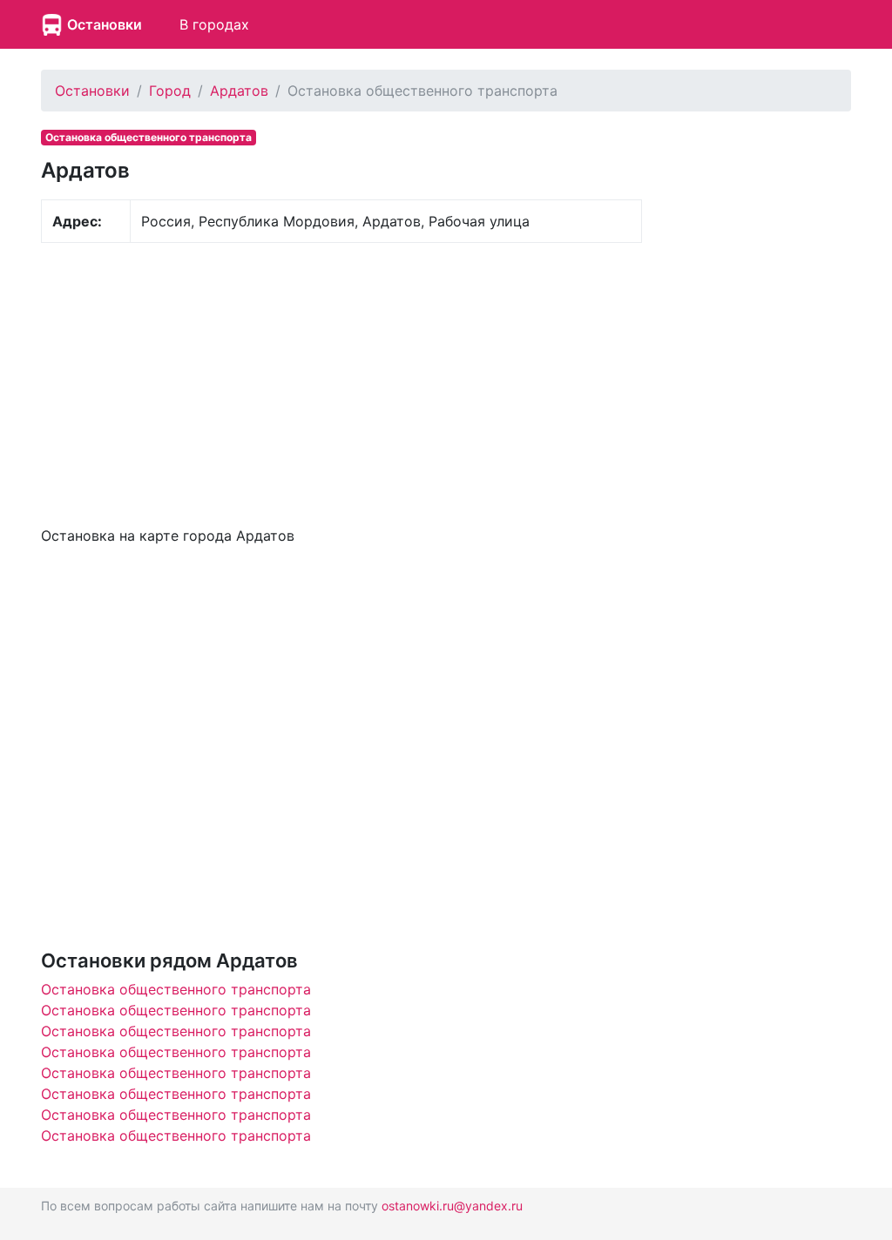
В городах (214, 24)
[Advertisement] (341, 382)
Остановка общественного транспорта (176, 989)
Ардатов (239, 90)
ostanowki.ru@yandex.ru (452, 1205)
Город (170, 90)
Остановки (104, 24)
